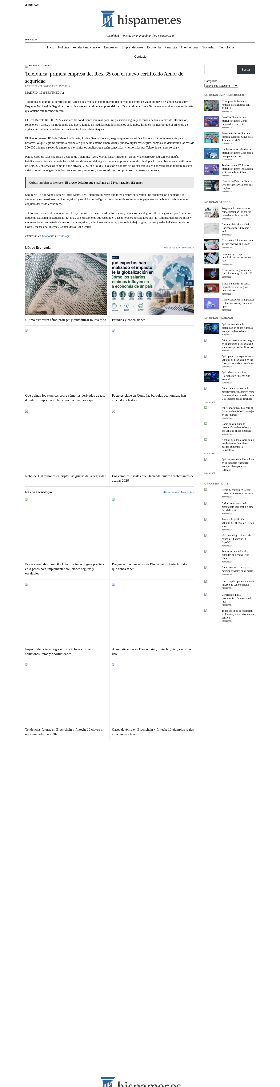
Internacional (189, 47)
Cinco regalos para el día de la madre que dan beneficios (238, 583)
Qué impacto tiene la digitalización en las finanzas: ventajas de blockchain (237, 328)
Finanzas (171, 47)
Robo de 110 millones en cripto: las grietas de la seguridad (65, 476)
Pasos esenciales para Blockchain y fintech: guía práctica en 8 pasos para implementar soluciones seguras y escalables (64, 568)
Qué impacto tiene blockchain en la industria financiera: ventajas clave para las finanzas (238, 464)
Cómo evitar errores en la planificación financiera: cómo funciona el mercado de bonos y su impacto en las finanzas (238, 393)
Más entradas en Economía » (179, 247)
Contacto (140, 56)
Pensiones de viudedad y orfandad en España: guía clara (235, 555)
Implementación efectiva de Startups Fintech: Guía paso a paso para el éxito (237, 153)
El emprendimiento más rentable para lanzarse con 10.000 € (236, 105)
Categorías (210, 81)
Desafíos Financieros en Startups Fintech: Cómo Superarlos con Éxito (234, 121)
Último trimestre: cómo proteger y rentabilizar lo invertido (65, 320)
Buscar (246, 69)
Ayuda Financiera (85, 47)
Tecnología (226, 47)
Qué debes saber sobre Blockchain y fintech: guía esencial (236, 376)
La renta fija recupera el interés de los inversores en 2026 (236, 257)
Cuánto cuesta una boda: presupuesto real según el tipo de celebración (238, 507)
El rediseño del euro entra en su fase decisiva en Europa (237, 242)
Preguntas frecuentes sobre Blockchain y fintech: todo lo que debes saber (151, 566)
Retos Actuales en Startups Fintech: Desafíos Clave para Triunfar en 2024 (237, 137)
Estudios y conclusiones (128, 320)
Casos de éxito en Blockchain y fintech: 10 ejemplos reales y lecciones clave (153, 732)
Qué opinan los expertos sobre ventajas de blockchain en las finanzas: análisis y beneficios (238, 360)
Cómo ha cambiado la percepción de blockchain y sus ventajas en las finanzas (236, 427)
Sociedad (208, 47)
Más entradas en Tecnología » (178, 492)
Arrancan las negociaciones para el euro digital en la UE (237, 272)
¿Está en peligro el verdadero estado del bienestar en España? (237, 539)
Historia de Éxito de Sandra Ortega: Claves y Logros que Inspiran (237, 185)
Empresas (111, 47)
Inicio (50, 47)
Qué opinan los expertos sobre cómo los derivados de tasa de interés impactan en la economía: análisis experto (65, 398)
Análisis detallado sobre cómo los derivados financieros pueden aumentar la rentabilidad (238, 445)
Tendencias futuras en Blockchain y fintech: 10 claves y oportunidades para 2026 (63, 732)
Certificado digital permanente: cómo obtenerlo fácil (237, 598)
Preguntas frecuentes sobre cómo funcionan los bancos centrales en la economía (236, 212)
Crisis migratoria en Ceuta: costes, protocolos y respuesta (237, 491)
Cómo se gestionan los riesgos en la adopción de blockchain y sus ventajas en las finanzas (238, 344)
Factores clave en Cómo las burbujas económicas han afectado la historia (149, 398)
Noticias (63, 47)
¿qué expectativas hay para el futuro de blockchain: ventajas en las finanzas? (238, 411)
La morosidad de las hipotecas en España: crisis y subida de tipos (238, 303)
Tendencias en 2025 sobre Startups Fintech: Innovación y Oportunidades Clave (237, 169)
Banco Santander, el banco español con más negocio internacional (236, 287)
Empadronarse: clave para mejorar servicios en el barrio (237, 569)
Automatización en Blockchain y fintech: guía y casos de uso (151, 651)
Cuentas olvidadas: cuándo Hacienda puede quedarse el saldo (236, 228)
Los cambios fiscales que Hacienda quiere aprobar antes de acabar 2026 (153, 478)
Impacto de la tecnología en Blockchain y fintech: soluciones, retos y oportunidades (59, 651)
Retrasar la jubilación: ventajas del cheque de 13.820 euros (238, 523)
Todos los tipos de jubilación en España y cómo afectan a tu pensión (238, 614)
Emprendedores (132, 47)
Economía (154, 47)
